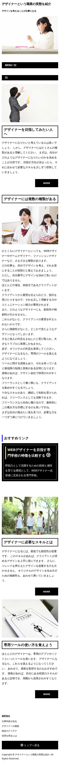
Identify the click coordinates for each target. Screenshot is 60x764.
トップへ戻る (32, 745)
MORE (46, 183)
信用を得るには (9, 735)
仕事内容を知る (9, 721)
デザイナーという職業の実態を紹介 (26, 4)
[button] (30, 65)
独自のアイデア (9, 730)
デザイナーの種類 (10, 726)
